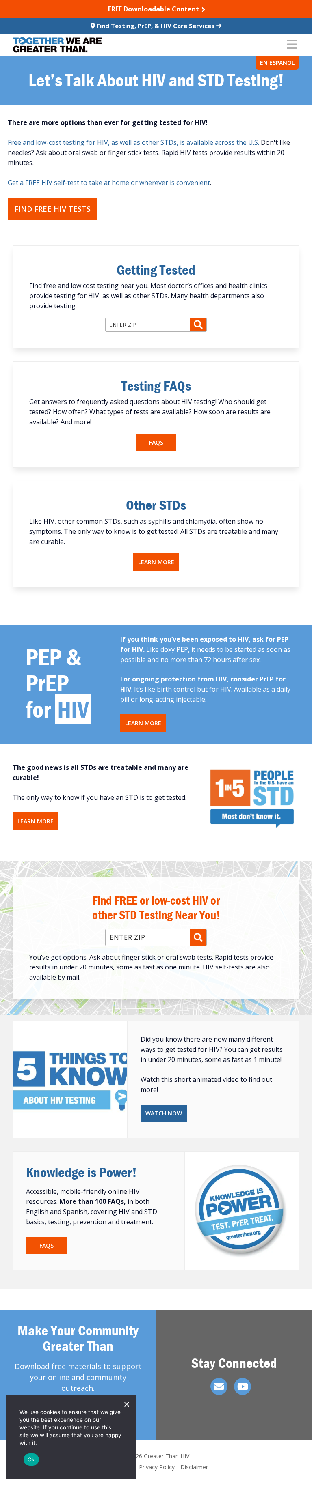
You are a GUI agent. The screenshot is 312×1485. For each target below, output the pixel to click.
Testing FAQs (156, 385)
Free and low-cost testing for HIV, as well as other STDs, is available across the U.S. (133, 142)
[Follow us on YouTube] (242, 1386)
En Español (277, 63)
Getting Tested (156, 269)
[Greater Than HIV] (57, 45)
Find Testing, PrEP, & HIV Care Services (155, 25)
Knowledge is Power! (81, 1172)
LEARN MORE (143, 723)
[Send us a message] (219, 1386)
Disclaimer (194, 1467)
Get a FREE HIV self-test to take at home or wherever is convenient (109, 182)
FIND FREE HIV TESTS (52, 209)
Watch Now (163, 1113)
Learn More (156, 562)
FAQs (156, 442)
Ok (31, 1459)
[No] (126, 1404)
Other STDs (156, 505)
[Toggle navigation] (291, 45)
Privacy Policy (157, 1467)
